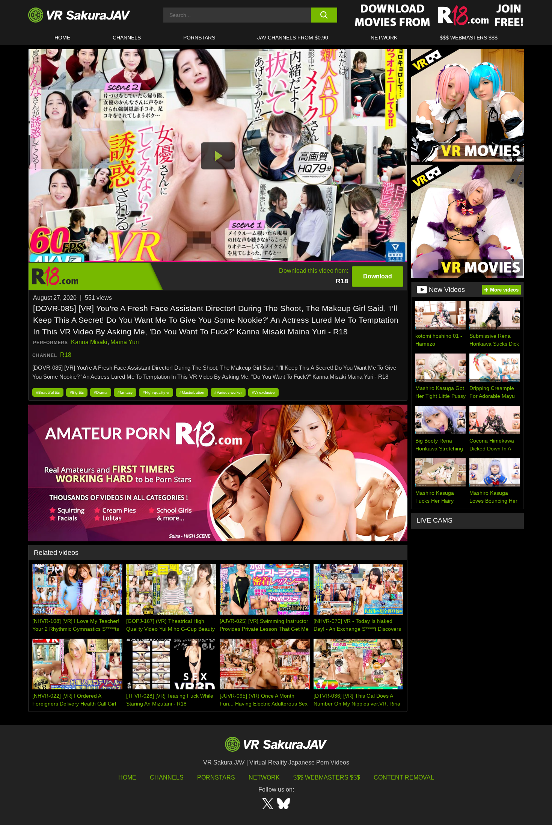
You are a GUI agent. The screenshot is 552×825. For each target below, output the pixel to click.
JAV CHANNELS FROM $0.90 (292, 38)
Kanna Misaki (89, 342)
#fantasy (125, 392)
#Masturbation (191, 392)
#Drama (100, 392)
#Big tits (77, 392)
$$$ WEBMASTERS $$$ (469, 38)
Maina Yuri (124, 342)
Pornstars (199, 38)
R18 (65, 355)
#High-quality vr (156, 392)
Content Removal (404, 777)
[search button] (324, 15)
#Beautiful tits (48, 392)
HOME (62, 38)
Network (384, 38)
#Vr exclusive (263, 392)
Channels (127, 38)
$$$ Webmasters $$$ (326, 777)
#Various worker (228, 392)
